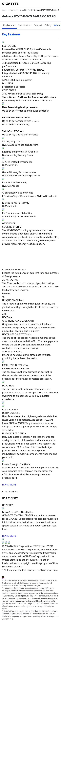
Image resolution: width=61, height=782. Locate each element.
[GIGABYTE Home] (10, 4)
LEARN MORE (9, 484)
